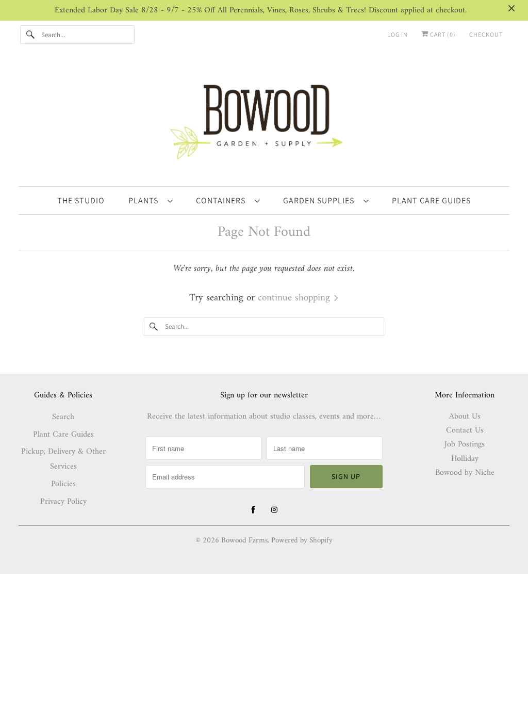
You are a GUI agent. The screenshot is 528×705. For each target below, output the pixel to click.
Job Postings (464, 444)
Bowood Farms (244, 541)
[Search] (30, 34)
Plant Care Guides (63, 434)
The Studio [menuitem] (81, 200)
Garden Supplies (320, 200)
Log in (397, 34)
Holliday (464, 459)
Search (63, 417)
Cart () (442, 34)
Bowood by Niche (464, 473)
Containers (223, 200)
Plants (145, 200)
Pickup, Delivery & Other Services (63, 459)
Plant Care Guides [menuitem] (431, 200)
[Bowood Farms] (264, 120)
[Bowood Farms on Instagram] (274, 510)
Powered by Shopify (302, 541)
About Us (465, 416)
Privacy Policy (63, 501)
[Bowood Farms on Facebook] (253, 510)
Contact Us (465, 430)
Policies (63, 484)
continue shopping (295, 298)
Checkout (486, 34)
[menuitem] (150, 200)
